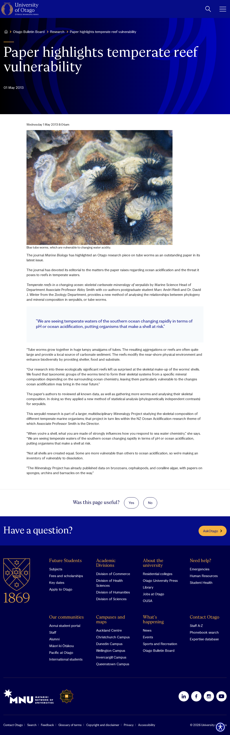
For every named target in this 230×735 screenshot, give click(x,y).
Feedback (47, 724)
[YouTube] (221, 696)
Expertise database (204, 639)
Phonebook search (204, 632)
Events (148, 637)
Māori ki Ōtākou (61, 646)
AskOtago (210, 531)
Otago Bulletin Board (29, 31)
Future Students (65, 560)
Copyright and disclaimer (102, 724)
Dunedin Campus (109, 644)
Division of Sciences (111, 599)
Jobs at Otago (153, 594)
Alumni (54, 639)
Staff (52, 632)
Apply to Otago (60, 589)
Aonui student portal (64, 625)
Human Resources (204, 576)
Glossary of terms (70, 724)
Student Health (201, 582)
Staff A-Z (196, 625)
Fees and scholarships (66, 576)
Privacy (129, 724)
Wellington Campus (110, 650)
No (150, 502)
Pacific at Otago (61, 652)
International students (65, 659)
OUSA (147, 600)
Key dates (56, 582)
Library (148, 587)
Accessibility (146, 724)
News (147, 630)
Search (31, 724)
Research (57, 31)
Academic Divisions (106, 563)
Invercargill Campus (111, 657)
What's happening (153, 619)
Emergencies (199, 569)
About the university (153, 563)
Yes (131, 502)
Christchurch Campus (113, 637)
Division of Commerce (113, 574)
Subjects (55, 569)
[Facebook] (196, 696)
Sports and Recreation (160, 644)
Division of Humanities (113, 592)
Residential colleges (157, 574)
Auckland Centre (109, 630)
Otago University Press (160, 580)
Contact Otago (204, 617)
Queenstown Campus (112, 664)
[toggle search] (208, 9)
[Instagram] (209, 696)
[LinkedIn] (184, 696)
